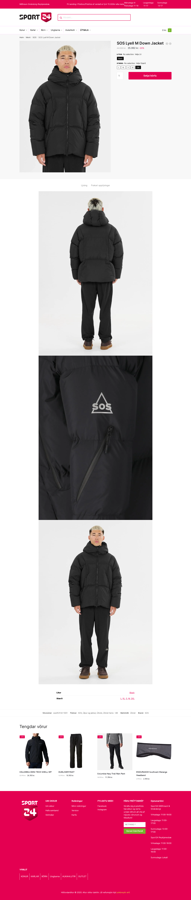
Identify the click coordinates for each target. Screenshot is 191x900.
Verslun (75, 810)
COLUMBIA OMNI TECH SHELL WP (35, 772)
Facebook (102, 806)
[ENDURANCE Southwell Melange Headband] (153, 750)
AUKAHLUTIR (68, 876)
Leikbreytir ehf (123, 892)
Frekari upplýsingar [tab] (100, 185)
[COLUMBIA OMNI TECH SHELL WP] (37, 750)
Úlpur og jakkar (89, 713)
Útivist (99, 713)
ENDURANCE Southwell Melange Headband (151, 773)
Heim (21, 37)
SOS (34, 37)
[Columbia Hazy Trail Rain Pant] (114, 751)
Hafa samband (51, 810)
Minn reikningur (79, 806)
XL (123, 67)
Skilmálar (49, 815)
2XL (138, 67)
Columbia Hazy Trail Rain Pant (111, 773)
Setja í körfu (150, 75)
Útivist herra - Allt (110, 713)
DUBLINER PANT (66, 772)
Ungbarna (55, 876)
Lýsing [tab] (84, 185)
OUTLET (82, 876)
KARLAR (35, 876)
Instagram (102, 809)
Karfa (74, 815)
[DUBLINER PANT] (76, 750)
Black (120, 58)
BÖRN (44, 876)
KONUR (24, 876)
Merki (28, 37)
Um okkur (49, 806)
